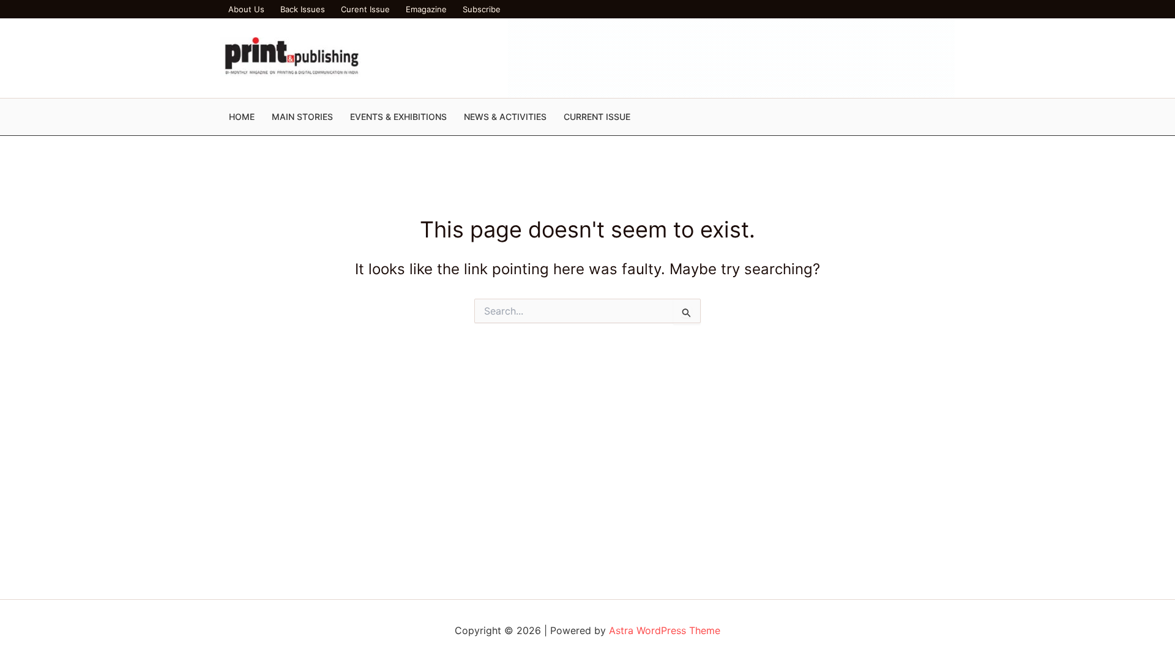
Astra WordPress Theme (664, 630)
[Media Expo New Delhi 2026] (731, 57)
